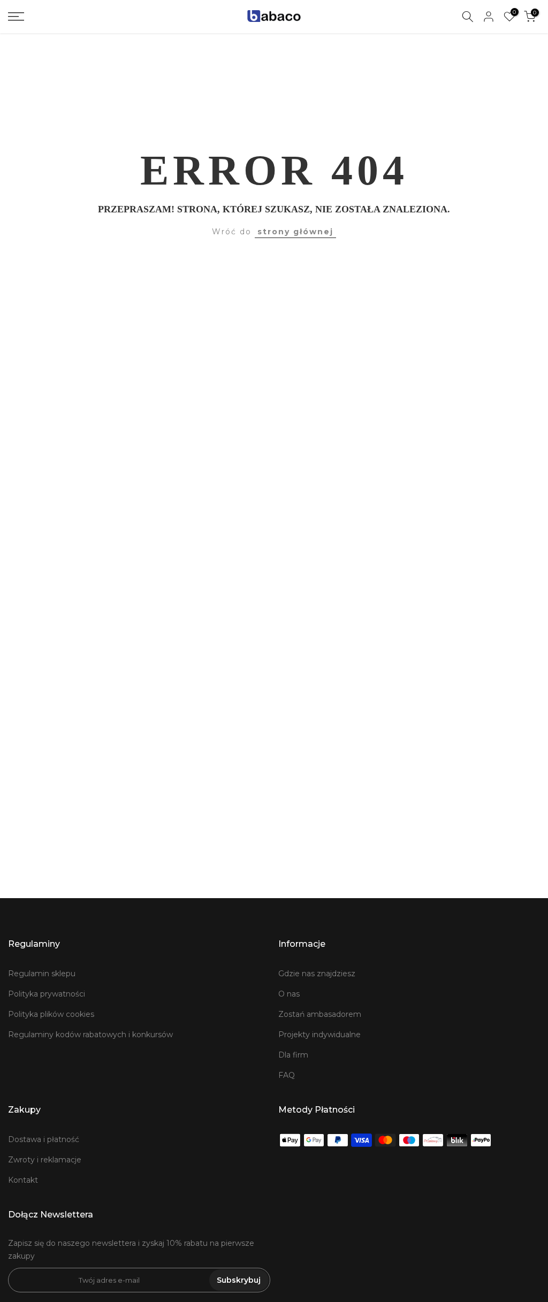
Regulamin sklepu (41, 973)
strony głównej (295, 231)
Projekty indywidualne (319, 1034)
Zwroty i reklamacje (44, 1160)
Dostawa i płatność (43, 1139)
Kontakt (23, 1180)
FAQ (286, 1075)
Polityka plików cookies (51, 1014)
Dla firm (293, 1055)
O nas (289, 994)
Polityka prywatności (46, 994)
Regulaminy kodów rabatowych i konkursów (90, 1034)
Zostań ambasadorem (319, 1014)
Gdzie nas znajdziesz (316, 973)
